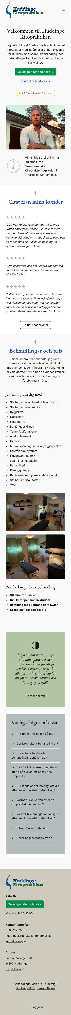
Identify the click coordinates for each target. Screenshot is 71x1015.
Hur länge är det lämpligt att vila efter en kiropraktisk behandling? (35, 788)
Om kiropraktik (25, 988)
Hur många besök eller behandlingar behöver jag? (29, 755)
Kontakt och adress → (35, 81)
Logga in (37, 1007)
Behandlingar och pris (28, 984)
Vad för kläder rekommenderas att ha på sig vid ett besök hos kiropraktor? (34, 772)
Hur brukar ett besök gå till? (35, 733)
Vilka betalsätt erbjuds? (32, 828)
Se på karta (13, 969)
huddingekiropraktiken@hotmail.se (29, 935)
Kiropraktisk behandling (48, 367)
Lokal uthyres (46, 988)
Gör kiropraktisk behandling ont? (38, 743)
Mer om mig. (48, 174)
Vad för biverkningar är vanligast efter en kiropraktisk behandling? (35, 816)
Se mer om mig (36, 696)
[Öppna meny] (63, 11)
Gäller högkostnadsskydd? (34, 838)
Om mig (50, 984)
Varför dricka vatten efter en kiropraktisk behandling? (32, 802)
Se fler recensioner (35, 325)
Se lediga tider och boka (26, 609)
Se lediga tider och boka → (35, 71)
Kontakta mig (14, 941)
